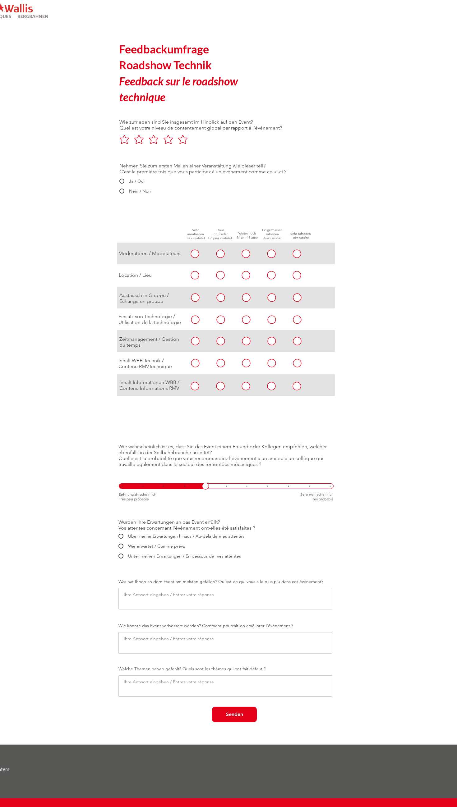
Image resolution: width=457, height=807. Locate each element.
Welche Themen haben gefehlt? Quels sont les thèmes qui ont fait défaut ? (191, 669)
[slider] (205, 486)
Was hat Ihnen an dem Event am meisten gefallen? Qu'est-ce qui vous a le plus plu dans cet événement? (220, 581)
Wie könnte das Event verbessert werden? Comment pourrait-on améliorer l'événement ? (205, 625)
